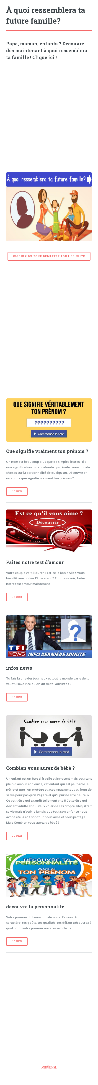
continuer (49, 1066)
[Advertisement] (49, 114)
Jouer (17, 491)
